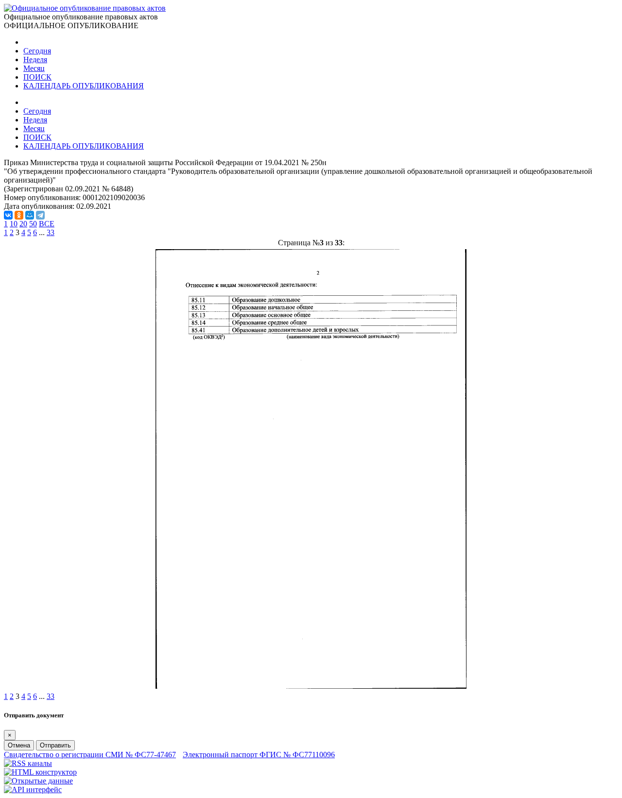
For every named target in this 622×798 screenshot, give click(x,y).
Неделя (35, 59)
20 (23, 224)
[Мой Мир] (29, 215)
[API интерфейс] (33, 789)
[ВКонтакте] (8, 215)
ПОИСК (37, 77)
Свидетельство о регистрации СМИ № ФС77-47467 (90, 754)
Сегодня (37, 51)
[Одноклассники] (19, 215)
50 (33, 224)
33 (50, 232)
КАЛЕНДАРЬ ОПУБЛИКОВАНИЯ (83, 86)
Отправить (55, 745)
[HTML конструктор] (40, 772)
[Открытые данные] (38, 781)
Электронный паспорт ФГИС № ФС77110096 (259, 754)
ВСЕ (46, 224)
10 (13, 224)
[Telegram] (40, 215)
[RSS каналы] (28, 763)
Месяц (34, 68)
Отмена (19, 745)
